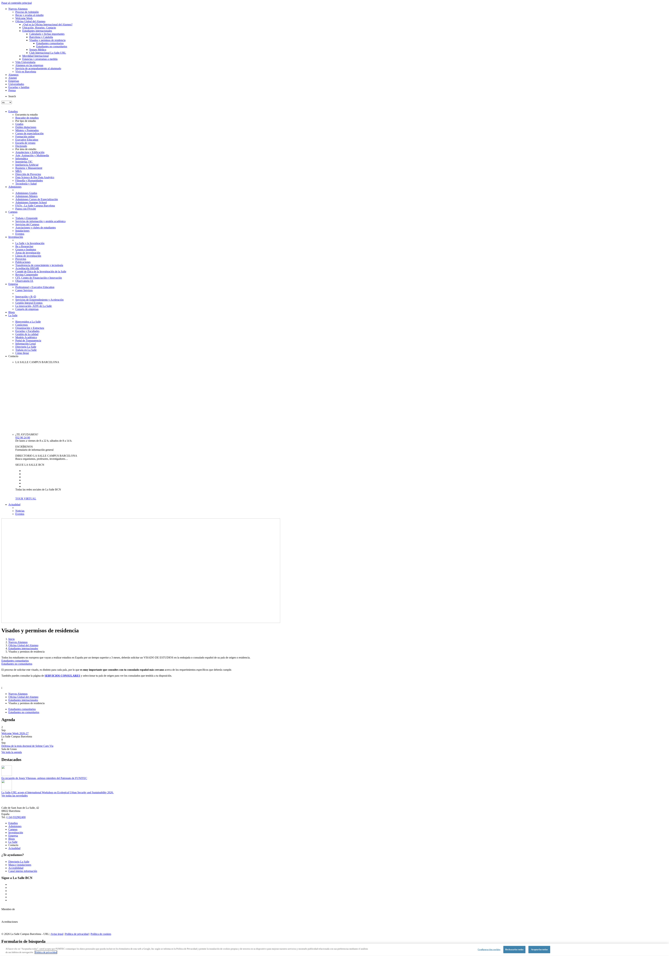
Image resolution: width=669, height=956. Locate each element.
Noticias (19, 510)
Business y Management (28, 167)
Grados (19, 124)
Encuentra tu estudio (26, 114)
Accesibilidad (15, 867)
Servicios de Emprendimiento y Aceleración (39, 299)
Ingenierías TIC (24, 161)
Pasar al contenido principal (16, 2)
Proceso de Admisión (27, 11)
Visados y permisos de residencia (47, 40)
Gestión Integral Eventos (29, 302)
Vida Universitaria (25, 62)
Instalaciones (22, 230)
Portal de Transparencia (28, 340)
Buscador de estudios (27, 117)
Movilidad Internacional (35, 55)
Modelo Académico (26, 337)
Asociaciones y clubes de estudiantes (35, 227)
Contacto (13, 356)
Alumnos (13, 74)
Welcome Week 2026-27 (15, 733)
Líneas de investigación (28, 255)
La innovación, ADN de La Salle (33, 305)
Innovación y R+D (25, 296)
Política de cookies (101, 933)
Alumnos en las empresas (29, 65)
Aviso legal (57, 933)
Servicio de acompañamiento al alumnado (38, 68)
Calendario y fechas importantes (46, 33)
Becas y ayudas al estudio (29, 15)
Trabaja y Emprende (26, 218)
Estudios (13, 111)
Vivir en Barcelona (25, 71)
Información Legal (25, 343)
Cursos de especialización (29, 133)
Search (12, 96)
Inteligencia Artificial (26, 164)
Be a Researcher (24, 246)
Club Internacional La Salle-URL (47, 52)
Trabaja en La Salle (26, 349)
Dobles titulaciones (25, 127)
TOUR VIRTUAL (25, 498)
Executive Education (26, 139)
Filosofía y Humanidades (29, 180)
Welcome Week (24, 18)
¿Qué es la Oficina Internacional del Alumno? (47, 24)
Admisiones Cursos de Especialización (36, 199)
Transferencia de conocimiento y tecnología (39, 265)
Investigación (15, 236)
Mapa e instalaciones (19, 864)
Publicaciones (22, 262)
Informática (21, 158)
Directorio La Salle (25, 346)
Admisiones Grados (26, 193)
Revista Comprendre (26, 274)
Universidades (16, 84)
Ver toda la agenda (11, 752)
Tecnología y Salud (26, 183)
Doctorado (21, 145)
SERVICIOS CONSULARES (62, 675)
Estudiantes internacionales (37, 30)
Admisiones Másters (26, 196)
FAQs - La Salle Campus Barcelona (35, 205)
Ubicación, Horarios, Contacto (39, 27)
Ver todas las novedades (14, 795)
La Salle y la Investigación (29, 243)
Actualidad (14, 504)
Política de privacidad (77, 933)
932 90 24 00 (22, 437)
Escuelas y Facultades (27, 331)
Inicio (11, 639)
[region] (334, 950)
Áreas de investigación (27, 252)
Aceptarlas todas (539, 949)
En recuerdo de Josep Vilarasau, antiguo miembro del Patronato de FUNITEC (44, 778)
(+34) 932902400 (16, 817)
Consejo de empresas (27, 309)
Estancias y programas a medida (39, 59)
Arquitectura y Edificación (29, 152)
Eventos (19, 233)
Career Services (24, 290)
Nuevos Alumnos (18, 8)
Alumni (12, 77)
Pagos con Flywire (25, 208)
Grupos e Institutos (25, 249)
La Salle (12, 315)
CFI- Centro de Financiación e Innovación (38, 277)
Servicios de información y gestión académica (40, 221)
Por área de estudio (25, 149)
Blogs (11, 312)
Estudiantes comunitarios (50, 43)
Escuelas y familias (18, 87)
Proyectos (20, 258)
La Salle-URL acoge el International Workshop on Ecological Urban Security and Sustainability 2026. (57, 792)
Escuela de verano (25, 142)
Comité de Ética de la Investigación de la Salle (40, 271)
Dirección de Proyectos (28, 174)
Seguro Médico (37, 49)
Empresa (13, 284)
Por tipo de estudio (25, 120)
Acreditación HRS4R (27, 268)
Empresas (13, 80)
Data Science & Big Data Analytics (34, 177)
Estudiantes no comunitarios (51, 46)
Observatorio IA (24, 280)
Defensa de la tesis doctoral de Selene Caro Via (27, 745)
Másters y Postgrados (27, 130)
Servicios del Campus (27, 224)
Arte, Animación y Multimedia (32, 155)
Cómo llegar (22, 353)
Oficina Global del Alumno (30, 21)
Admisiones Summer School (31, 202)
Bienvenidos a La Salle (28, 321)
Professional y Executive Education (34, 287)
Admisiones (14, 186)
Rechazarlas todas (514, 949)
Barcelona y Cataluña (41, 37)
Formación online (25, 136)
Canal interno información (22, 871)
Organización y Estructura (29, 327)
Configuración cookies (489, 949)
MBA (18, 171)
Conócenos (21, 324)
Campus (12, 211)
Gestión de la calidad (26, 334)
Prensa (12, 90)
